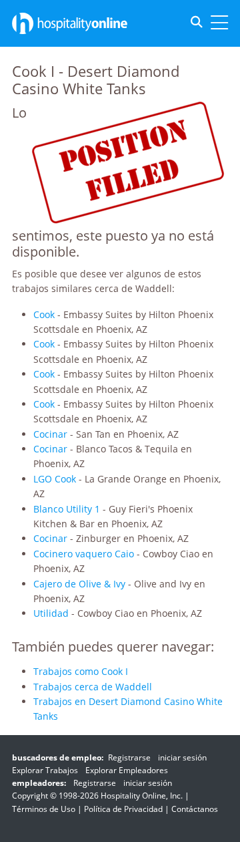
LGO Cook (54, 478)
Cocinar (50, 434)
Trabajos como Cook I (80, 671)
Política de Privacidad (123, 809)
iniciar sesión (182, 757)
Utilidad (51, 613)
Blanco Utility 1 (66, 509)
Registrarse (129, 757)
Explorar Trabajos (45, 770)
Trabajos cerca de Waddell (92, 686)
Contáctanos (194, 809)
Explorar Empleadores (126, 770)
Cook (44, 314)
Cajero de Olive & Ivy (79, 583)
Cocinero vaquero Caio (83, 553)
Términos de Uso (43, 809)
